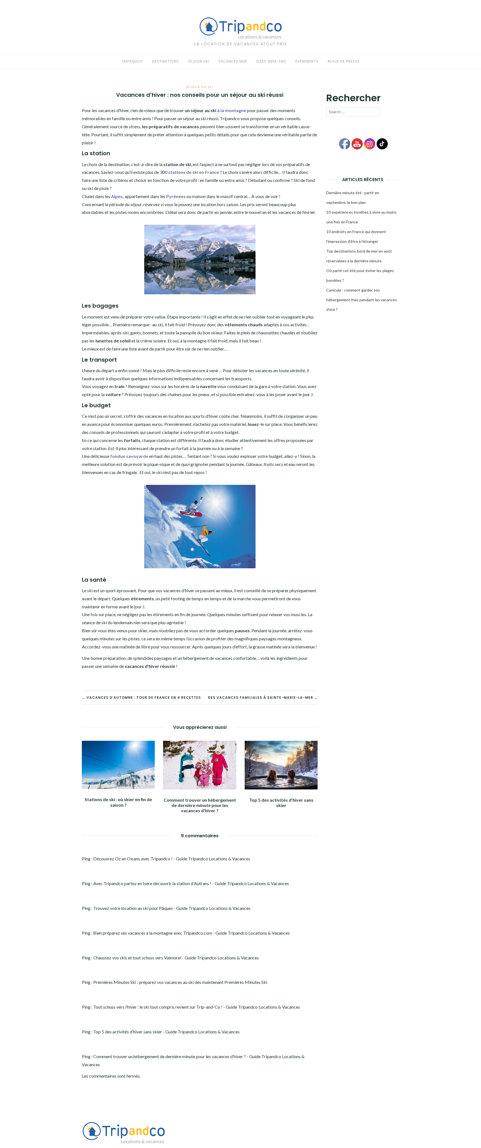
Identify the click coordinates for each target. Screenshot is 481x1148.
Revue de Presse (344, 61)
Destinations (165, 61)
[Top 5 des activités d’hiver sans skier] (281, 764)
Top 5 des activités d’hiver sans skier (281, 802)
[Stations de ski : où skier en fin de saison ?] (118, 764)
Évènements (306, 61)
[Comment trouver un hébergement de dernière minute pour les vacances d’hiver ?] (199, 764)
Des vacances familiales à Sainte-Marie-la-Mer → (263, 697)
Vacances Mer (232, 61)
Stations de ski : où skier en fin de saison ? (118, 802)
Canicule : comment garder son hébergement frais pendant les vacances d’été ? (361, 300)
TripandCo (132, 61)
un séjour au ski (200, 110)
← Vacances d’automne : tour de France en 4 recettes (141, 697)
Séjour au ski (199, 86)
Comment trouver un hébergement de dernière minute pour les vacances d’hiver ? (200, 805)
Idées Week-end (271, 61)
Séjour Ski (198, 61)
